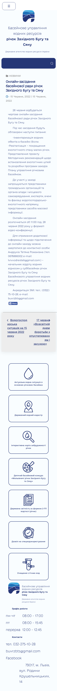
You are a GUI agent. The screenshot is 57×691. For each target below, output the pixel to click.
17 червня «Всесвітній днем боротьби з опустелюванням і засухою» (39, 332)
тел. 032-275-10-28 (21, 644)
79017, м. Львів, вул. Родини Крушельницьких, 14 (34, 673)
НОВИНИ (15, 75)
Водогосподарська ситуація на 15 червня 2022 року (17, 328)
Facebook (14, 658)
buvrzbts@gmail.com (23, 651)
